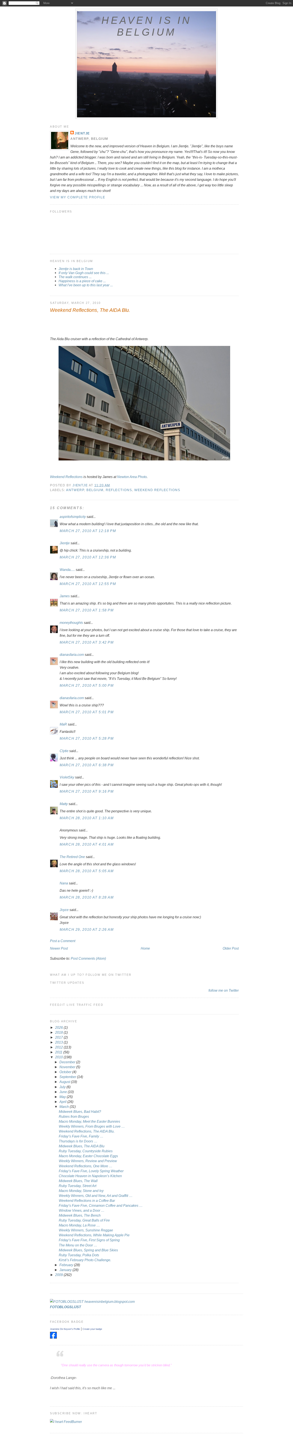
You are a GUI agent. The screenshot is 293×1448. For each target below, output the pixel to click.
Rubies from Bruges (74, 1116)
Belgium (94, 490)
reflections (119, 490)
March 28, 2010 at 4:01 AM (87, 844)
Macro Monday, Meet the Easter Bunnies (89, 1121)
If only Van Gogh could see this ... (84, 273)
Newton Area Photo (132, 477)
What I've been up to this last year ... (86, 285)
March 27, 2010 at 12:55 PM (88, 584)
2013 (59, 1042)
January (65, 1270)
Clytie (64, 751)
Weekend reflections (157, 490)
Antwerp (75, 490)
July (62, 1087)
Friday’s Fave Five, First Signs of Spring (89, 1240)
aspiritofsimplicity (73, 517)
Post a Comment (62, 941)
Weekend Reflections (66, 477)
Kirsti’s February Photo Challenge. (85, 1260)
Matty (64, 804)
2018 (59, 1032)
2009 (59, 1275)
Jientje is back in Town (76, 269)
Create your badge (92, 1329)
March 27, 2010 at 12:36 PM (88, 557)
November (67, 1067)
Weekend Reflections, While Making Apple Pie (94, 1235)
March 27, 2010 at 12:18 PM (88, 531)
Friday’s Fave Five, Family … (81, 1136)
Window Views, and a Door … (81, 1210)
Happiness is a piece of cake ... (82, 281)
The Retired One (72, 857)
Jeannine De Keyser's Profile (65, 1329)
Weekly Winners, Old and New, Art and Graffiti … (96, 1196)
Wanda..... (67, 570)
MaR (63, 724)
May (63, 1097)
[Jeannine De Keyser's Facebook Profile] (53, 1337)
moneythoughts (71, 622)
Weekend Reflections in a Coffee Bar (87, 1200)
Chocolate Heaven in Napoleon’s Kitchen (90, 1176)
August (65, 1082)
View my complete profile (77, 197)
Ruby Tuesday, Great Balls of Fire (84, 1220)
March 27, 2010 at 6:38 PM (87, 765)
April (63, 1102)
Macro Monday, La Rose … (79, 1225)
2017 (59, 1037)
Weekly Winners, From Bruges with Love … (92, 1126)
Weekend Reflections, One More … (85, 1166)
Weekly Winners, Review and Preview (88, 1161)
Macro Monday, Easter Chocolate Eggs (88, 1156)
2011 (59, 1052)
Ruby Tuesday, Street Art (77, 1186)
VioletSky (67, 777)
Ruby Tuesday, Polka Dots (79, 1255)
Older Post (231, 948)
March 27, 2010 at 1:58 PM (87, 610)
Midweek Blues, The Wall (78, 1181)
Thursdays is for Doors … (78, 1141)
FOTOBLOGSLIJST (65, 1307)
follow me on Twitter (223, 990)
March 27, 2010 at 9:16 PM (87, 791)
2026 (59, 1027)
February (66, 1265)
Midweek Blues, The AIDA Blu (81, 1146)
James (65, 596)
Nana (64, 883)
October (65, 1072)
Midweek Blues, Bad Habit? (80, 1111)
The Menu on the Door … (78, 1245)
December (67, 1062)
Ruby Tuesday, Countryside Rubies (86, 1151)
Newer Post (59, 948)
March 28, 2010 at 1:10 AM (87, 818)
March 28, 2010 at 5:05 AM (87, 871)
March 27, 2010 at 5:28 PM (87, 738)
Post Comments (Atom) (88, 958)
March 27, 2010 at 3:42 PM (87, 642)
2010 (59, 1057)
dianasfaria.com (72, 654)
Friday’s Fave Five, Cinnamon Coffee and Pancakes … (101, 1205)
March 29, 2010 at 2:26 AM (87, 929)
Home (145, 948)
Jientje (82, 133)
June (63, 1092)
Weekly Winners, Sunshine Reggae (86, 1230)
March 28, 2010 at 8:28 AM (87, 897)
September (68, 1077)
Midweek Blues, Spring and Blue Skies (88, 1250)
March (64, 1107)
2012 (59, 1047)
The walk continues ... (75, 277)
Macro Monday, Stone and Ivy (81, 1191)
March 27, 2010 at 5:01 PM (87, 712)
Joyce (64, 910)
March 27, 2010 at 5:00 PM (87, 685)
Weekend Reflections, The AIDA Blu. (87, 1131)
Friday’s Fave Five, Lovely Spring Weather (91, 1171)
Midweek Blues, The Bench (80, 1215)
